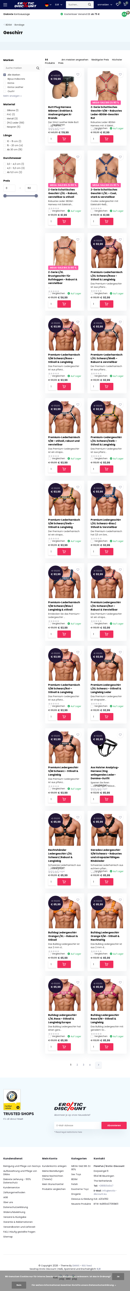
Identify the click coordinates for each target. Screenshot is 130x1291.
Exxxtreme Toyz (80, 1189)
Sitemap (8, 1236)
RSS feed (87, 1265)
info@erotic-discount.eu (105, 1192)
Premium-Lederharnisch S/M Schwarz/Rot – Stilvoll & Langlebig (64, 688)
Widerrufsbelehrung (14, 1212)
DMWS (75, 1265)
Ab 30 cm (14, 149)
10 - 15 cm (14, 141)
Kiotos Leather (15, 87)
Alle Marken (13, 74)
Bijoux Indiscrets (16, 78)
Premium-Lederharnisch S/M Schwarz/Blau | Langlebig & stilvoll (64, 606)
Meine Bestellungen (53, 1171)
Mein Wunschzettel (52, 1184)
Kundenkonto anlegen (54, 1166)
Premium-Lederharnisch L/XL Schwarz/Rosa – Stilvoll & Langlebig (106, 275)
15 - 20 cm (15, 145)
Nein (18, 1285)
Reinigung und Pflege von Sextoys (22, 1166)
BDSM (9, 24)
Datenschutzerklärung (15, 1207)
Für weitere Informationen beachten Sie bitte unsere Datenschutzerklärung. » (74, 1285)
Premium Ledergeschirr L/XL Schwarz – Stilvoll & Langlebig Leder (106, 688)
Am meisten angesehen (75, 59)
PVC (11, 114)
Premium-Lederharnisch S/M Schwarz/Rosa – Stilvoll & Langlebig (64, 358)
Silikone (13, 110)
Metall (12, 118)
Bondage (19, 24)
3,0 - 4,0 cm (15, 164)
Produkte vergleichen (54, 1189)
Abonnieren (114, 1125)
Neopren (13, 126)
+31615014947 (106, 1185)
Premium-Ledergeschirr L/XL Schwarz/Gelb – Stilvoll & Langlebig (106, 441)
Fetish (74, 1184)
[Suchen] (90, 4)
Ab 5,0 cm (14, 172)
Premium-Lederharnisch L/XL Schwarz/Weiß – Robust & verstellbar (106, 358)
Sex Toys (76, 1174)
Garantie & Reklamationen (18, 1222)
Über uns (8, 1202)
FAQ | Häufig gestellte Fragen (19, 1231)
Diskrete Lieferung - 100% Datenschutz (17, 1181)
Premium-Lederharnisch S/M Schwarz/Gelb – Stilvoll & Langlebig (64, 523)
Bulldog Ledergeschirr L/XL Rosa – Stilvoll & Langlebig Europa (62, 1018)
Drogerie (76, 1194)
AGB (5, 1197)
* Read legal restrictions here (68, 1132)
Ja (118, 1276)
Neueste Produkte (81, 1203)
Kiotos (10, 83)
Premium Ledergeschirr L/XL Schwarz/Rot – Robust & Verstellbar (106, 606)
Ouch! (10, 91)
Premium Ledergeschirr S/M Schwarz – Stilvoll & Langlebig (63, 771)
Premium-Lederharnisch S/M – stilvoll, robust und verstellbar (64, 441)
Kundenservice (11, 1187)
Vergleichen (58, 124)
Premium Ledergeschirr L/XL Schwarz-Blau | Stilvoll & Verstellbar (106, 523)
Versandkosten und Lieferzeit (19, 1226)
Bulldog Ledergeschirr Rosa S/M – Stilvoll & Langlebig (105, 1018)
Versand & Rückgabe (14, 1217)
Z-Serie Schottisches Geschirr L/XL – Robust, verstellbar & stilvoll (63, 193)
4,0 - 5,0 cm (16, 168)
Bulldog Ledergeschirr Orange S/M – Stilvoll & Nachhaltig (105, 936)
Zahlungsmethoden (14, 1192)
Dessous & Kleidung (82, 1199)
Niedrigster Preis (100, 59)
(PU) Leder (15, 122)
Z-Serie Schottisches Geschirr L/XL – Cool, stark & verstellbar (104, 193)
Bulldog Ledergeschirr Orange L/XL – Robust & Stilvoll (63, 936)
